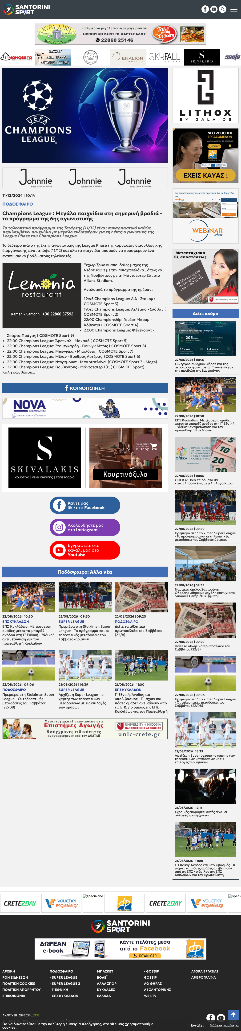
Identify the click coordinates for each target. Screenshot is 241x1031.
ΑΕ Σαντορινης (157, 989)
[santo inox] (160, 57)
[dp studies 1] (43, 903)
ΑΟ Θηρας (153, 983)
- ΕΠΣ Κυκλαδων (64, 995)
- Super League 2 (65, 983)
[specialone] (11, 903)
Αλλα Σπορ (106, 983)
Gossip (150, 977)
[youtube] (214, 9)
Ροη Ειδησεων (15, 977)
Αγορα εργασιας (204, 971)
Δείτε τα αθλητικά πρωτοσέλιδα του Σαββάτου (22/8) (138, 630)
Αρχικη (8, 971)
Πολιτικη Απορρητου (21, 989)
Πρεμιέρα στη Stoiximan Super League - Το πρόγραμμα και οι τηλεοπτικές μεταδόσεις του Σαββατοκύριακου (85, 632)
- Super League (63, 977)
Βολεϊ (102, 977)
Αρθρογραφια (203, 977)
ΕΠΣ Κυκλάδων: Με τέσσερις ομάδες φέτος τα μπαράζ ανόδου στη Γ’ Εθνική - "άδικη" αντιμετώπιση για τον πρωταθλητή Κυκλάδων (28, 635)
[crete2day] (84, 903)
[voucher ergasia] (125, 903)
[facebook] (205, 9)
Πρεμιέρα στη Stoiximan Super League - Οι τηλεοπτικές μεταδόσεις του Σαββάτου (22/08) (28, 701)
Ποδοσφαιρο (17, 204)
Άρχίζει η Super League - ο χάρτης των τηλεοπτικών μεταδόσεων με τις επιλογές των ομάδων (82, 701)
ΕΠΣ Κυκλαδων (15, 621)
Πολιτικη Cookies (18, 983)
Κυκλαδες (106, 989)
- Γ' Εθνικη (59, 989)
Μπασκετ (105, 971)
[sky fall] (86, 57)
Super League (71, 621)
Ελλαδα (104, 995)
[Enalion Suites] (48, 57)
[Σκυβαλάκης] (123, 57)
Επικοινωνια (13, 995)
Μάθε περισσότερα (224, 1025)
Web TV (150, 995)
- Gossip (151, 971)
